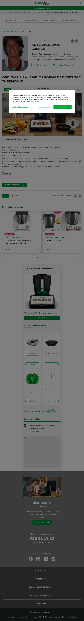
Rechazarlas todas (44, 107)
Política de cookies (33, 101)
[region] (42, 101)
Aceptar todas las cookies (62, 107)
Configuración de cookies (20, 107)
